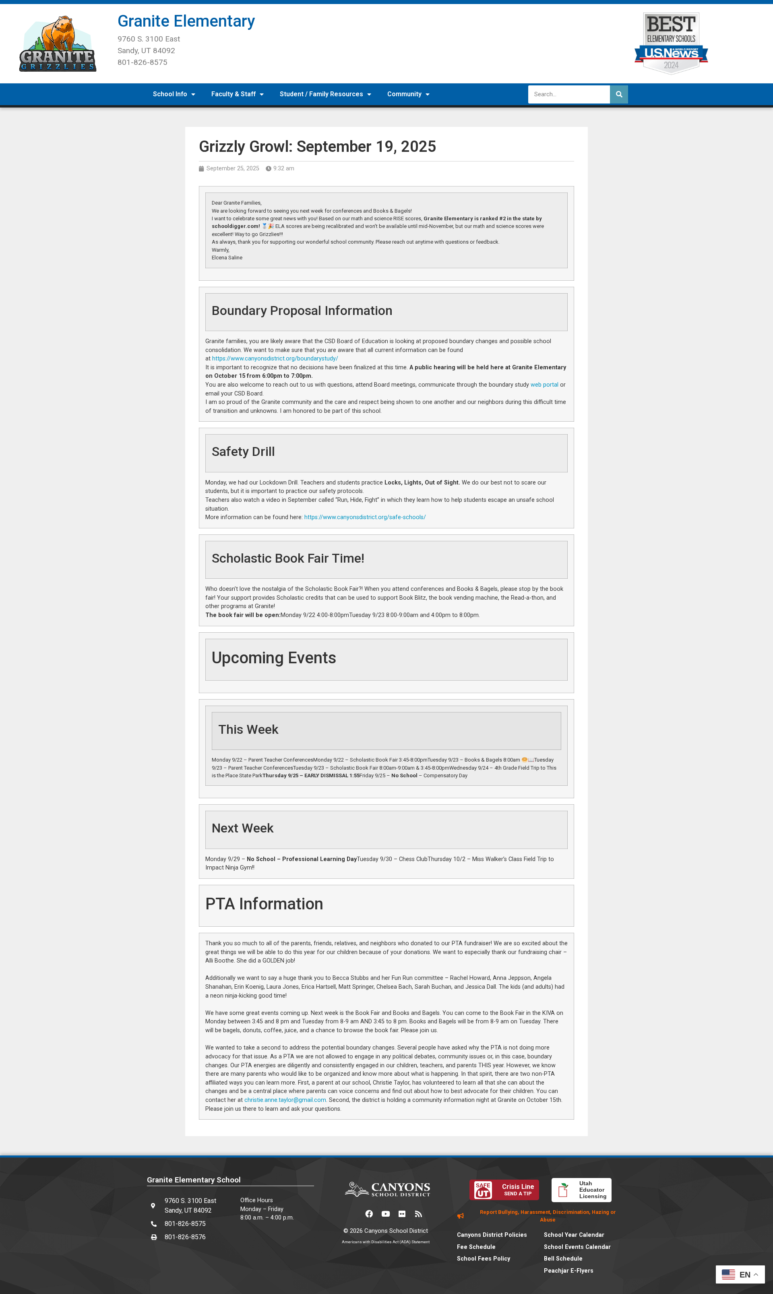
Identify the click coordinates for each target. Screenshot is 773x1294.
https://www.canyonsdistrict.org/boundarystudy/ (275, 358)
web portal (545, 384)
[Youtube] (385, 1214)
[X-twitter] (352, 1214)
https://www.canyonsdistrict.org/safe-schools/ (365, 517)
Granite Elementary (186, 21)
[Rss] (418, 1214)
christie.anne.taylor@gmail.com (285, 1100)
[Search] (619, 94)
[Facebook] (369, 1214)
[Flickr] (402, 1214)
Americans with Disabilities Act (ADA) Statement (386, 1242)
